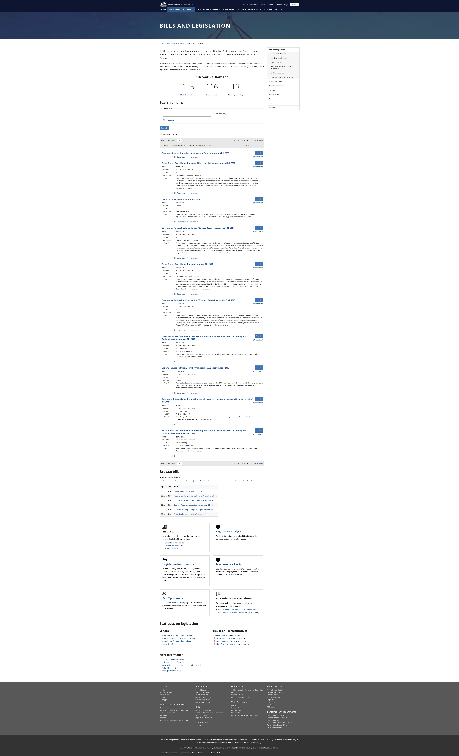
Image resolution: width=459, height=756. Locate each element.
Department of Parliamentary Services (280, 722)
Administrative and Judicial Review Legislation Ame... (194, 500)
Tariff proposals (172, 598)
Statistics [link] (272, 103)
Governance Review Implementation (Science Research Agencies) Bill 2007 (198, 228)
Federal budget (168, 668)
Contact (262, 4)
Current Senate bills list (174, 543)
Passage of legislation (171, 671)
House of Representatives (169, 708)
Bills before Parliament (188, 95)
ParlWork (279, 4)
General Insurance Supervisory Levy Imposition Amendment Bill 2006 (195, 367)
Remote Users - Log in (275, 692)
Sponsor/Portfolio (203, 145)
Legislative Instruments (178, 564)
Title (173, 145)
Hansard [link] (272, 90)
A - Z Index (271, 702)
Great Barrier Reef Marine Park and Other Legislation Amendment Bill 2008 (198, 163)
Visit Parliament (271, 9)
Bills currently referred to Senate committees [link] (282, 67)
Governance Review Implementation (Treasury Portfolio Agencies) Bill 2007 (198, 300)
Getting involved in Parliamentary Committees (247, 690)
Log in (286, 4)
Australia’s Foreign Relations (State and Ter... (191, 514)
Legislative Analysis (229, 531)
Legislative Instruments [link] (278, 54)
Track (258, 153)
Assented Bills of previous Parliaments (209, 713)
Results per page (168, 140)
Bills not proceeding (235, 95)
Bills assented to (212, 95)
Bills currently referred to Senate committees (237, 609)
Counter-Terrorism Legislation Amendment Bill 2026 (194, 505)
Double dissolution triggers (173, 659)
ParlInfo (270, 4)
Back (239, 140)
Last (261, 140)
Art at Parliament (237, 710)
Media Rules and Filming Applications (244, 715)
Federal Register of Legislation (174, 662)
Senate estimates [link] (275, 94)
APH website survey (274, 697)
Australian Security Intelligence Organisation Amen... (194, 509)
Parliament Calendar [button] (250, 4)
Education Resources (203, 697)
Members (163, 718)
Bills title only (221, 113)
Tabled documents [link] (276, 81)
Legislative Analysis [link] (277, 73)
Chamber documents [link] (276, 86)
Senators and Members (207, 9)
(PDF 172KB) (230, 641)
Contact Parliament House (240, 697)
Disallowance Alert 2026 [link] (279, 58)
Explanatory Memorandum (187, 157)
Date (166, 145)
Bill (173, 157)
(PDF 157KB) (228, 635)
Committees (199, 726)
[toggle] (297, 50)
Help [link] (219, 753)
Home (163, 9)
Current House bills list (174, 545)
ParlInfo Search (272, 695)
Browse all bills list (172, 548)
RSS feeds (271, 707)
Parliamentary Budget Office (277, 725)
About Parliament (250, 9)
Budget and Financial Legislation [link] (282, 77)
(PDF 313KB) (238, 612)
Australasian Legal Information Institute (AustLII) (182, 665)
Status (190, 145)
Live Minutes (164, 715)
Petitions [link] (272, 107)
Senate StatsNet (168, 644)
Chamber (182, 145)
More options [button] (168, 120)
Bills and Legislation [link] (277, 50)
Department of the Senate (276, 715)
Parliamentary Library (202, 700)
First (233, 140)
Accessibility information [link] (168, 753)
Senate (162, 690)
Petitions (234, 692)
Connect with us (237, 695)
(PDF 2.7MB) (230, 638)
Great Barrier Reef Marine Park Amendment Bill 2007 (187, 264)
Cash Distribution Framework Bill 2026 (189, 491)
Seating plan (164, 700)
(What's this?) (258, 157)
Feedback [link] (211, 753)
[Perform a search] (297, 4)
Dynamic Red (164, 695)
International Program (203, 702)
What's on (234, 705)
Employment (271, 700)
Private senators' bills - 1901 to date (177, 635)
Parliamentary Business (180, 9)
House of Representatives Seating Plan (174, 720)
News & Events (229, 9)
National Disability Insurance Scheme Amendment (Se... (195, 496)
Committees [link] (273, 99)
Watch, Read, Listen (202, 692)
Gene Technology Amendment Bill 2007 (181, 199)
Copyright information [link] (187, 753)
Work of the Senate (167, 692)
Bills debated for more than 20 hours (177, 641)
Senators (163, 697)
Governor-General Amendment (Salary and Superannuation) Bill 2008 (195, 153)
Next (256, 140)
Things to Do (235, 708)
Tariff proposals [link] (276, 62)
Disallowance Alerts (228, 564)
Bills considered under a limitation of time (178, 638)
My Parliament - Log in (275, 690)
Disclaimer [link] (201, 753)
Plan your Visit (236, 713)
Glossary (270, 704)
